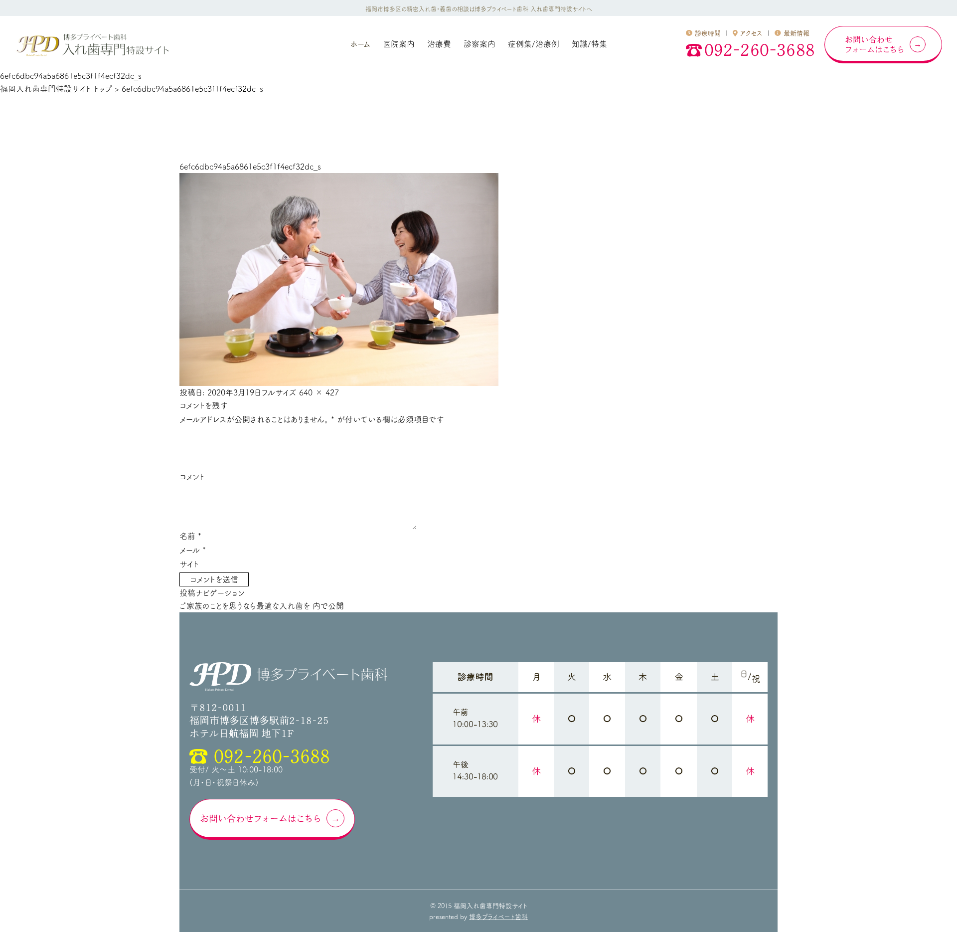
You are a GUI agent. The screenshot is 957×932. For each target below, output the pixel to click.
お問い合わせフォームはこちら (260, 818)
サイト (189, 564)
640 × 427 (319, 392)
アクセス (751, 33)
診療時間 (708, 33)
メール (192, 550)
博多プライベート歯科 (498, 917)
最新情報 (796, 33)
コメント (192, 477)
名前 (190, 536)
